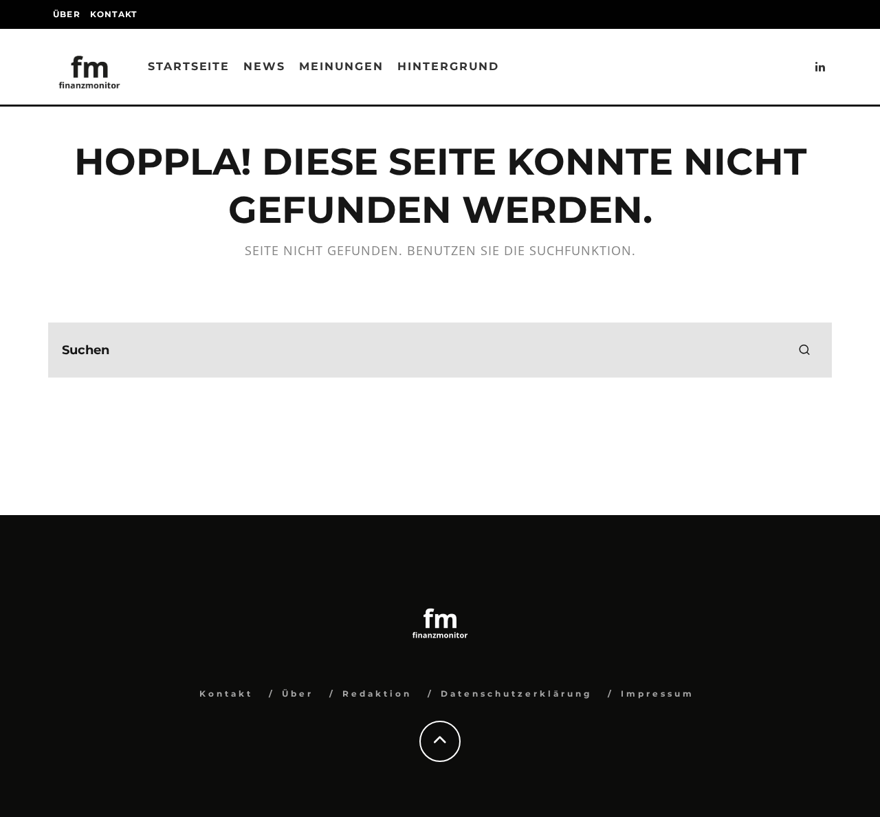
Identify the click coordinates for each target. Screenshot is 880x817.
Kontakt (113, 14)
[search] (804, 350)
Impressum (657, 693)
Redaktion (377, 693)
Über (66, 14)
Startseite (189, 66)
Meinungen (341, 66)
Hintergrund (448, 66)
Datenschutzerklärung (516, 693)
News (264, 66)
